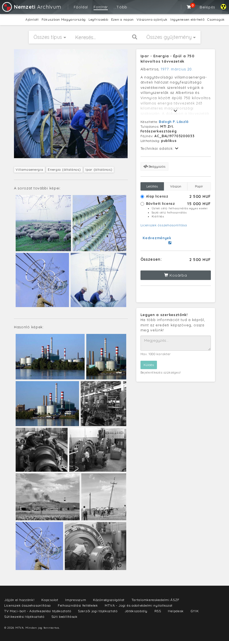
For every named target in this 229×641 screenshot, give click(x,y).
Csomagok (216, 19)
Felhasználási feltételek (78, 605)
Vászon (175, 186)
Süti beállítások (64, 616)
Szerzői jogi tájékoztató (98, 611)
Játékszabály (136, 611)
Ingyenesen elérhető (187, 19)
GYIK (195, 611)
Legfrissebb (98, 19)
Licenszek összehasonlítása (163, 225)
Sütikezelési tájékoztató (24, 616)
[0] (189, 7)
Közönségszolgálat (109, 600)
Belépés (207, 7)
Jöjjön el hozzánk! (19, 600)
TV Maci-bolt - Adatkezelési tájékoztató (37, 611)
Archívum (37, 7)
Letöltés (152, 186)
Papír (199, 186)
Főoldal (81, 7)
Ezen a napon (122, 19)
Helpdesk (176, 611)
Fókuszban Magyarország (64, 19)
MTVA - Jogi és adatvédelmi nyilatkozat (139, 605)
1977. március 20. (177, 69)
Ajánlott (32, 19)
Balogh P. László (174, 122)
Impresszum (75, 600)
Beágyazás (156, 166)
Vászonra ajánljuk (152, 19)
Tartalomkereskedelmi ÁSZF (156, 600)
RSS (157, 611)
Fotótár (101, 7)
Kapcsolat (49, 600)
